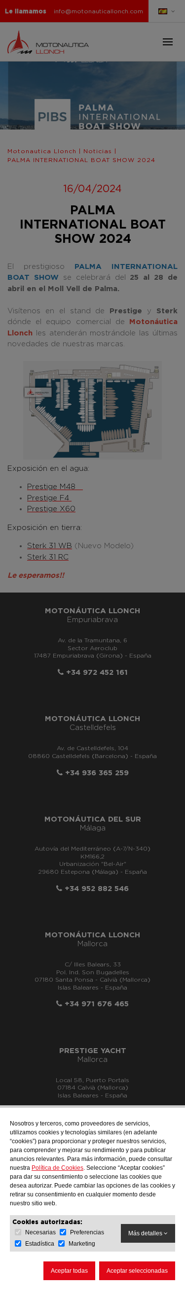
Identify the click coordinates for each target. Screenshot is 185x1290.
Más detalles (146, 1233)
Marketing (82, 1243)
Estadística (39, 1243)
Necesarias (40, 1232)
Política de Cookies (57, 1167)
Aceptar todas (69, 1270)
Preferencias (87, 1232)
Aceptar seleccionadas (137, 1270)
